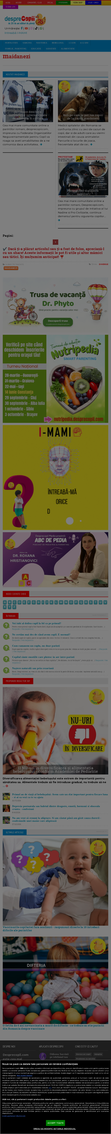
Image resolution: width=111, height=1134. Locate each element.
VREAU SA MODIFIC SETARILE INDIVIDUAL (54, 1129)
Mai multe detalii (24, 1076)
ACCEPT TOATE (56, 1123)
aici (50, 1087)
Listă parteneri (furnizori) (13, 1116)
